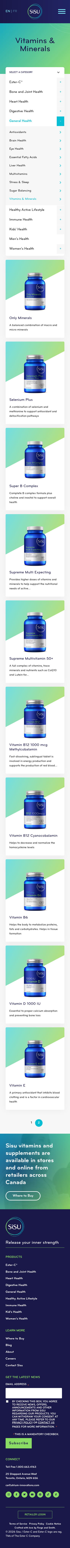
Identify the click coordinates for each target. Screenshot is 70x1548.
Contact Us (22, 90)
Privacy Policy (31, 87)
